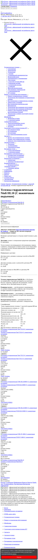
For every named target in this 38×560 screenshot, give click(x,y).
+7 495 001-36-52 (6, 16)
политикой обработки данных (8, 554)
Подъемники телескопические (13, 153)
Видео (6, 508)
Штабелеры (7, 117)
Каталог (8, 184)
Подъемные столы (9, 149)
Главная (3, 184)
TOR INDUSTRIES (6, 402)
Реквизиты (7, 509)
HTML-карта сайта (10, 514)
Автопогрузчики (9, 142)
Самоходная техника (10, 121)
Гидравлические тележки (11, 67)
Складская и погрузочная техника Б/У (15, 128)
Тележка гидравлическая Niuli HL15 (12, 461)
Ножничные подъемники (12, 158)
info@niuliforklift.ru (6, 13)
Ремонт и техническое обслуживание (15, 94)
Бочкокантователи (9, 163)
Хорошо (19, 557)
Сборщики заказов (9, 166)
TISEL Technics (5, 350)
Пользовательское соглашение (13, 511)
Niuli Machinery (5, 477)
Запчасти (7, 136)
